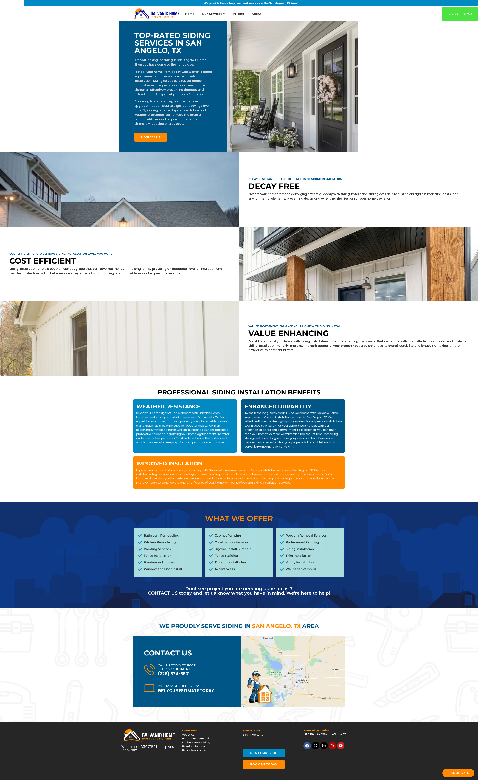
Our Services (212, 13)
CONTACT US (163, 593)
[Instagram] (324, 745)
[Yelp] (332, 745)
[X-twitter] (315, 745)
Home (190, 13)
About (257, 13)
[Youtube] (340, 745)
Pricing (238, 13)
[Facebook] (307, 745)
